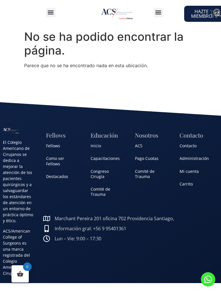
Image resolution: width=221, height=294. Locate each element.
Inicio (96, 145)
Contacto (188, 145)
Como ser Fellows (55, 161)
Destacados (57, 176)
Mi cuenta (189, 171)
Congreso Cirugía (100, 174)
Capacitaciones (105, 158)
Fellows (53, 145)
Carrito (186, 184)
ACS (138, 145)
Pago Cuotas (147, 158)
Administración (194, 158)
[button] (51, 12)
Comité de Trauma (100, 191)
